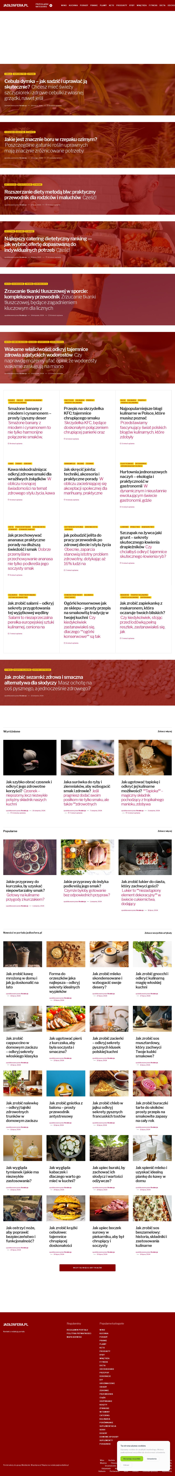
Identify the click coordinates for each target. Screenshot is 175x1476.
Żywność (31, 132)
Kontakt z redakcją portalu (14, 1332)
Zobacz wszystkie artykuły (158, 933)
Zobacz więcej (165, 731)
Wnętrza (105, 1358)
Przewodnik (106, 1394)
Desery (12, 400)
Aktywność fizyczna (74, 527)
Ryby (102, 1355)
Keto (102, 1348)
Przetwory (70, 597)
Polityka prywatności (79, 1333)
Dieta (7, 284)
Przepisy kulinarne (33, 400)
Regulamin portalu (77, 1330)
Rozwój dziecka (25, 184)
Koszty (103, 1405)
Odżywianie (106, 1401)
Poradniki (9, 132)
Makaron (125, 595)
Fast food (69, 400)
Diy (101, 1380)
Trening (29, 284)
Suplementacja (108, 1426)
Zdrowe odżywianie (41, 670)
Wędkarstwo (148, 527)
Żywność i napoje (26, 529)
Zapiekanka (146, 597)
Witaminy (105, 1412)
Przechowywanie (23, 527)
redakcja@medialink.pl (59, 1465)
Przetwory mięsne (27, 595)
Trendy (19, 463)
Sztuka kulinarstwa (18, 597)
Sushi (102, 1430)
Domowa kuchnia (19, 342)
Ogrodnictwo (20, 74)
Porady (104, 1337)
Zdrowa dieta (41, 284)
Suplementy (106, 1440)
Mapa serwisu (74, 1337)
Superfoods (43, 342)
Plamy (103, 1344)
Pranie (103, 1341)
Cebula (8, 74)
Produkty (105, 1351)
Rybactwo (135, 527)
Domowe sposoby (109, 1437)
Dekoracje (105, 1376)
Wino (102, 1330)
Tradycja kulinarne (17, 403)
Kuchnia (32, 342)
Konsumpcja (70, 463)
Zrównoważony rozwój (131, 466)
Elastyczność (127, 463)
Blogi (123, 400)
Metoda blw (10, 184)
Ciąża (103, 1398)
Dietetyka (9, 231)
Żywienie (37, 184)
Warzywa (20, 132)
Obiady (103, 1387)
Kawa (11, 463)
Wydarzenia (140, 463)
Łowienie (124, 527)
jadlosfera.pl (15, 5)
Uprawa (31, 74)
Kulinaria (80, 400)
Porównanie (106, 1423)
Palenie (80, 463)
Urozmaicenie (107, 1383)
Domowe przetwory (73, 595)
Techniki (89, 463)
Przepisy (90, 400)
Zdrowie (20, 231)
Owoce (20, 400)
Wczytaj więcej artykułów (87, 1268)
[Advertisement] (87, 38)
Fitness (8, 670)
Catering (105, 1415)
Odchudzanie (18, 284)
